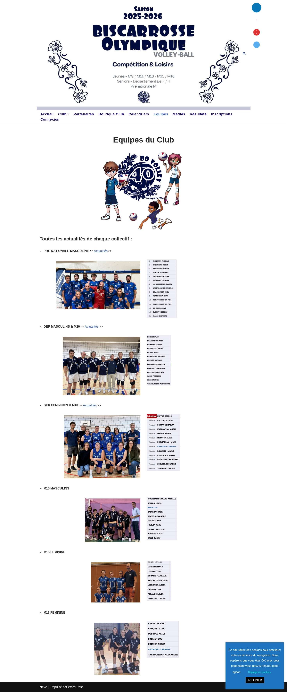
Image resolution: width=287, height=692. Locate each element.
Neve (43, 687)
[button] (68, 114)
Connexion (50, 119)
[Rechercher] (244, 53)
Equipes (161, 114)
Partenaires (84, 114)
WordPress (75, 687)
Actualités (101, 251)
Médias (179, 114)
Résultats (198, 114)
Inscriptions (221, 114)
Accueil (47, 114)
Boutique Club (111, 114)
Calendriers (138, 114)
